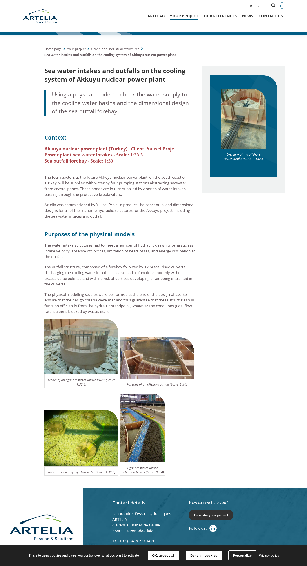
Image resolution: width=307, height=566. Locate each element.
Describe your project (211, 515)
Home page (53, 49)
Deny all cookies (203, 555)
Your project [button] (184, 15)
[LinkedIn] (282, 5)
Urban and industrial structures (115, 49)
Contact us (270, 15)
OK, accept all (163, 555)
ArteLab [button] (156, 15)
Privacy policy (269, 555)
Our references (220, 15)
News (247, 15)
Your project (76, 49)
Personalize (242, 555)
